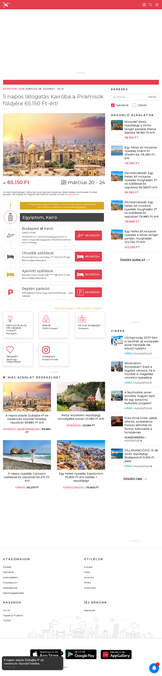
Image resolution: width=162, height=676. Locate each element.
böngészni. (81, 207)
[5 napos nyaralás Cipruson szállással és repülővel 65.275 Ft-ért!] (27, 468)
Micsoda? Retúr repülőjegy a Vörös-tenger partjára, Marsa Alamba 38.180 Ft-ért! (140, 127)
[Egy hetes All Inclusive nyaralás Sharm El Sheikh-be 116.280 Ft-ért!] (117, 154)
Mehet (152, 96)
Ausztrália (90, 587)
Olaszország (134, 437)
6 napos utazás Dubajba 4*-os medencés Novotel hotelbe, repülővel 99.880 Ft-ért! (27, 419)
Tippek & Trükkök (13, 615)
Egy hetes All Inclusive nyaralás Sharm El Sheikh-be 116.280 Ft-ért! (140, 153)
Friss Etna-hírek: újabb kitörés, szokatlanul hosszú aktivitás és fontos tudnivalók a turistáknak (140, 425)
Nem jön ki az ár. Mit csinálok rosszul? (78, 308)
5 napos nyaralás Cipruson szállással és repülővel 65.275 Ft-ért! (27, 477)
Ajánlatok (8, 572)
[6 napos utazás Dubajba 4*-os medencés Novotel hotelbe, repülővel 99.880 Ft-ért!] (27, 410)
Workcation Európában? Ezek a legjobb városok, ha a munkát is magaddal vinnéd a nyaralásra (139, 370)
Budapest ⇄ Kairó (37, 228)
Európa (88, 566)
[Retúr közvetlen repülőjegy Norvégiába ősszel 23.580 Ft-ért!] (81, 410)
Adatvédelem (10, 577)
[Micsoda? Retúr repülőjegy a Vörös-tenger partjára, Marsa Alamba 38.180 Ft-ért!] (117, 129)
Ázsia (87, 572)
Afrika (87, 582)
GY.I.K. (6, 610)
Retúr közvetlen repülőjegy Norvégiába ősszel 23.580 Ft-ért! (81, 417)
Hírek (128, 353)
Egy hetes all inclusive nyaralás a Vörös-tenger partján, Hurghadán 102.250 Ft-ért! (141, 237)
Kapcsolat (89, 610)
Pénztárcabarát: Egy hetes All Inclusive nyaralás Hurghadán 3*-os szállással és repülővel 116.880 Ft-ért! (141, 209)
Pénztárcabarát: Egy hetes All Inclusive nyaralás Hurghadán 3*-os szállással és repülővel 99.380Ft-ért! (141, 180)
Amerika (89, 577)
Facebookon (71, 194)
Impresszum (10, 582)
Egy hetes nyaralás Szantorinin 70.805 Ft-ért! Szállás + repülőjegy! (81, 477)
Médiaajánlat (10, 587)
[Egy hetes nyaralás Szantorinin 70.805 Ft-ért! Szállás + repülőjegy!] (81, 468)
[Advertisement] (84, 43)
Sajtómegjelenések (13, 592)
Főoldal (7, 566)
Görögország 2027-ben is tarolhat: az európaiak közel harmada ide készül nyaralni (141, 343)
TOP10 (7, 620)
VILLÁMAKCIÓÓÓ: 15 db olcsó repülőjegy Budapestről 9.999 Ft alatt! (141, 456)
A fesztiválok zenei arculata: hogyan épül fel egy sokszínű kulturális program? (139, 398)
